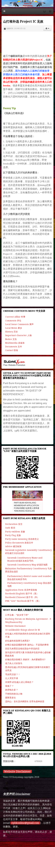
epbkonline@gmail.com (25, 822)
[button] (47, 28)
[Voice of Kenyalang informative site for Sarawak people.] (27, 3)
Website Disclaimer (17, 771)
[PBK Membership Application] (27, 501)
